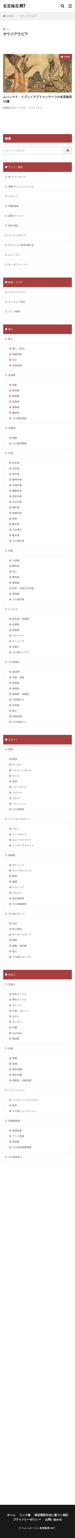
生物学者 (17, 485)
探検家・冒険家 (20, 694)
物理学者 (17, 479)
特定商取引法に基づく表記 (51, 1515)
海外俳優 (17, 1069)
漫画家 (15, 582)
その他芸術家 (19, 418)
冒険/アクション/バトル (21, 186)
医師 (14, 518)
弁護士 (15, 646)
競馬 (14, 940)
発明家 (15, 688)
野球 (14, 759)
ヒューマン (14, 254)
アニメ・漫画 (15, 167)
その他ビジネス (20, 652)
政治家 (15, 671)
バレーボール (19, 786)
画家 (14, 384)
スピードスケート (21, 839)
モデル (15, 1016)
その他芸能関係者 (21, 1147)
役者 (10, 1048)
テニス (15, 775)
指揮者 (15, 407)
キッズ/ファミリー (18, 264)
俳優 (14, 1058)
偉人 (10, 329)
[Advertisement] (37, 1333)
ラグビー (17, 792)
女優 (14, 1063)
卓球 (14, 781)
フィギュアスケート (23, 845)
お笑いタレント (20, 1010)
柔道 (14, 876)
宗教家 (67, 57)
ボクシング (18, 864)
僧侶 (14, 437)
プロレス (17, 892)
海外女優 (17, 1074)
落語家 (15, 1038)
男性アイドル (19, 999)
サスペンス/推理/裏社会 (21, 245)
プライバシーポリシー (27, 1519)
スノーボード (19, 834)
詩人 (14, 571)
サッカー (17, 764)
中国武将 (17, 365)
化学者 (15, 468)
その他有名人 (15, 1156)
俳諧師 (15, 593)
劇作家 (15, 565)
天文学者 (17, 501)
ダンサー (17, 1021)
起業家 (15, 624)
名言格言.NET (14, 6)
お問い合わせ (53, 1519)
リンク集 (25, 1515)
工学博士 (17, 529)
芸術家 (11, 375)
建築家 (15, 412)
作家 (10, 550)
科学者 (15, 462)
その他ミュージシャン (24, 1110)
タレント (17, 1005)
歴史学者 (17, 496)
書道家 (15, 395)
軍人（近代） (19, 348)
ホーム (11, 1515)
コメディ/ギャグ (17, 235)
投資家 (15, 629)
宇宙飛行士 (18, 699)
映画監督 (17, 1130)
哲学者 (15, 473)
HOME (10, 16)
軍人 (10, 338)
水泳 (14, 923)
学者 (10, 453)
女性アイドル (19, 994)
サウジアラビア (28, 16)
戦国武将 (17, 354)
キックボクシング (21, 870)
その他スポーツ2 (21, 956)
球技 (10, 749)
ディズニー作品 (16, 301)
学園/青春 (13, 206)
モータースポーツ (21, 934)
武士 (14, 359)
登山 (14, 951)
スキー (15, 828)
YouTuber (17, 1033)
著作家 (15, 577)
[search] (68, 150)
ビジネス (13, 609)
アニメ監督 (18, 1136)
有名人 (11, 974)
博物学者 (17, 490)
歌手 (14, 1105)
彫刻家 (15, 390)
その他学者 (18, 540)
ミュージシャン (16, 1090)
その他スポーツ (16, 913)
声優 (14, 1027)
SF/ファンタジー (17, 176)
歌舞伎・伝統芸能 (21, 1080)
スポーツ (13, 739)
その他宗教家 (19, 443)
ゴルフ (15, 798)
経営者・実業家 (20, 618)
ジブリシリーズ (16, 291)
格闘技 (11, 855)
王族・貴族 (18, 677)
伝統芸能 (17, 716)
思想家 (15, 682)
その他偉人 (14, 661)
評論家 (15, 1141)
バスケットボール (21, 770)
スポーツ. (13, 196)
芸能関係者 (14, 1120)
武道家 (15, 705)
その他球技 (18, 809)
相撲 (14, 881)
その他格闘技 (19, 903)
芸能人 (11, 984)
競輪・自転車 (19, 945)
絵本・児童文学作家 (23, 588)
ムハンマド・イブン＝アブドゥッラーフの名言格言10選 (37, 99)
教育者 (15, 524)
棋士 (14, 710)
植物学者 (17, 512)
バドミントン (19, 803)
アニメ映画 (14, 311)
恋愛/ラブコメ (15, 215)
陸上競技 (17, 928)
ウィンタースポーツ (19, 818)
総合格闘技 (18, 898)
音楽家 (15, 401)
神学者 (15, 507)
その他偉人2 (19, 721)
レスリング (18, 887)
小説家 (15, 560)
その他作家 (18, 599)
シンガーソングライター (25, 1099)
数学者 (15, 535)
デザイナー (18, 635)
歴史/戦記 (13, 225)
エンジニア (18, 641)
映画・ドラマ (15, 282)
